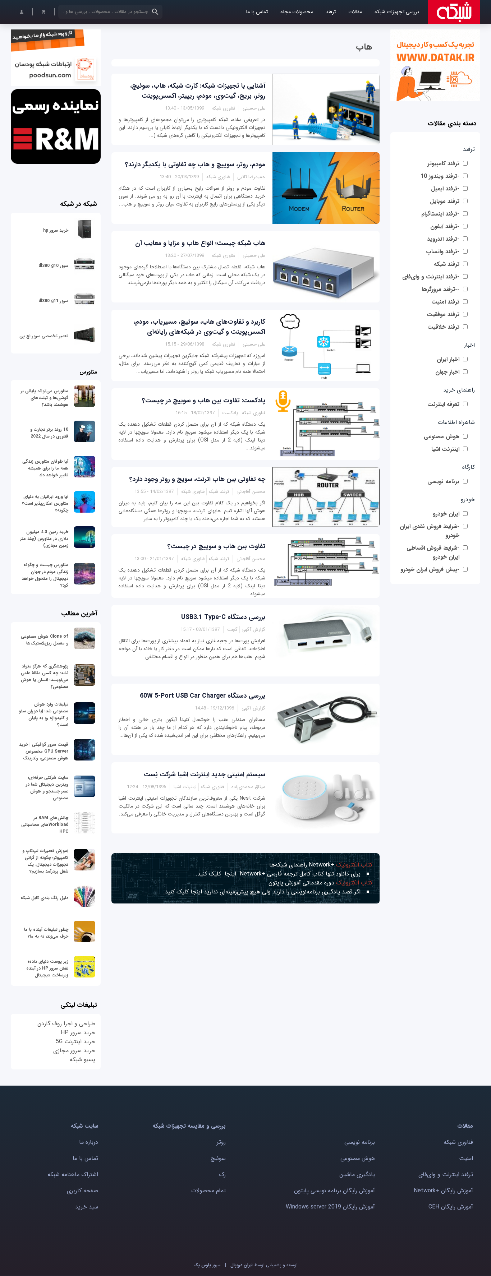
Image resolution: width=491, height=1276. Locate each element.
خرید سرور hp (55, 230)
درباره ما (88, 1142)
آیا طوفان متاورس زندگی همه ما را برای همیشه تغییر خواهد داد (45, 468)
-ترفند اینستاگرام (440, 213)
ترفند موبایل (444, 201)
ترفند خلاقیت (443, 327)
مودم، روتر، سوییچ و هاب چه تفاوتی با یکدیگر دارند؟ (195, 165)
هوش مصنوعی (441, 436)
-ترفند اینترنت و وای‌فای (430, 276)
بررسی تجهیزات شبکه (397, 12)
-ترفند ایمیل (445, 188)
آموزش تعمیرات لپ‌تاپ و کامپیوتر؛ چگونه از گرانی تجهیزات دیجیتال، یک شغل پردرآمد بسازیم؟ (45, 861)
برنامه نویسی (443, 481)
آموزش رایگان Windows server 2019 (330, 1206)
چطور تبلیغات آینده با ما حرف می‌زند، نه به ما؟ (46, 933)
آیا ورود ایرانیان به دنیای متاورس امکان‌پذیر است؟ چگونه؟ (45, 503)
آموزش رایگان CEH (450, 1206)
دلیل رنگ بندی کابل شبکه (44, 897)
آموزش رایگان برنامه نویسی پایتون (334, 1190)
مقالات (355, 12)
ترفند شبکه (446, 264)
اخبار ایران (448, 359)
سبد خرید (86, 1206)
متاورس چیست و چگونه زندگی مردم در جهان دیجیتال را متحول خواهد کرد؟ (45, 575)
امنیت (466, 1158)
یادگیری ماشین (357, 1174)
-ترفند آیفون (444, 226)
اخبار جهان (447, 371)
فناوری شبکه (458, 1142)
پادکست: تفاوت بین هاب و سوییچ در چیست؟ (203, 401)
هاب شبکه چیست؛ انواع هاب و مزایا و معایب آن (200, 243)
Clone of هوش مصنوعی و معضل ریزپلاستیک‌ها (44, 640)
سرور (207, 1265)
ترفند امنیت (445, 301)
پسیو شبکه (82, 1059)
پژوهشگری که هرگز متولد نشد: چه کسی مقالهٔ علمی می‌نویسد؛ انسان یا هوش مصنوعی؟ (44, 676)
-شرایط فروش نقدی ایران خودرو (429, 531)
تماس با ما (257, 12)
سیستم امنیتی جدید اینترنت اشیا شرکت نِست (204, 774)
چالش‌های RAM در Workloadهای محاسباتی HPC (44, 824)
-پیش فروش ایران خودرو (429, 569)
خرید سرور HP (78, 1032)
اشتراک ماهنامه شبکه (72, 1174)
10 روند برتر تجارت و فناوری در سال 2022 (49, 433)
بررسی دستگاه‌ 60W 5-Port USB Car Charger (202, 696)
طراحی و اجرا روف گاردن (66, 1023)
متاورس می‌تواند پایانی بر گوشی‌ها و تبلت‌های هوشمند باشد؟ (44, 398)
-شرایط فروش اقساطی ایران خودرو (433, 552)
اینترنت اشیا (445, 449)
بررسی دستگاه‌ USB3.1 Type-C (223, 617)
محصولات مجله (296, 12)
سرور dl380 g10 (53, 265)
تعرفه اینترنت (443, 404)
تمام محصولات (208, 1190)
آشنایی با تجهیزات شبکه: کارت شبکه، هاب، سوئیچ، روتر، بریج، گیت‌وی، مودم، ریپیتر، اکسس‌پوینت (197, 91)
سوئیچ (218, 1158)
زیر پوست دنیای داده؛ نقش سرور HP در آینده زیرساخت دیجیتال (47, 968)
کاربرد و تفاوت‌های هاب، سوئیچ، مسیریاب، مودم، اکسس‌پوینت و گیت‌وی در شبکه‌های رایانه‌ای (199, 327)
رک (222, 1174)
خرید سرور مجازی (74, 1050)
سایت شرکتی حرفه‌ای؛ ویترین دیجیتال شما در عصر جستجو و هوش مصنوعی (47, 787)
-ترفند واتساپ (442, 251)
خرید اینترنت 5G (75, 1041)
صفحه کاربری (82, 1190)
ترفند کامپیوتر (443, 163)
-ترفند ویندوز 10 (440, 176)
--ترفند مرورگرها (440, 289)
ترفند (331, 12)
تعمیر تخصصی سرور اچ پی (43, 336)
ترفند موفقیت (443, 314)
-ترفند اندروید (443, 239)
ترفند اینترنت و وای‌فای (445, 1174)
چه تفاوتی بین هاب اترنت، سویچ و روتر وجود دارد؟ (197, 479)
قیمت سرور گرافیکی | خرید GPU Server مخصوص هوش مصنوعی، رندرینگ (43, 751)
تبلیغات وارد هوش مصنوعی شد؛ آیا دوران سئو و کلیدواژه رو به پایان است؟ (43, 714)
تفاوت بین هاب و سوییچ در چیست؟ (216, 546)
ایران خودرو (446, 513)
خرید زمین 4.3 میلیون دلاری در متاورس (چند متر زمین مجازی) (44, 538)
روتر (221, 1142)
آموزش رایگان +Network (443, 1190)
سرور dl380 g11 (53, 300)
